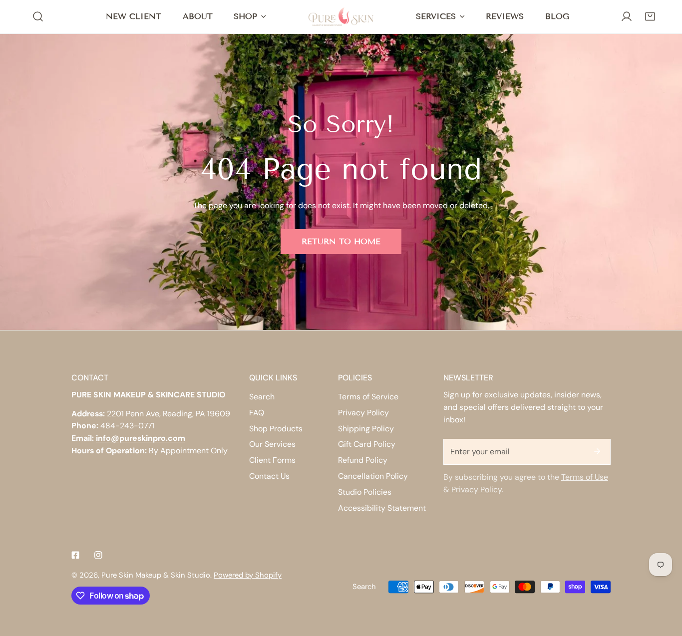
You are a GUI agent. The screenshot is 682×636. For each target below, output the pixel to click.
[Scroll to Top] (663, 582)
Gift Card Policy (366, 444)
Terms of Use (584, 477)
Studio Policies (364, 492)
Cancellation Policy (373, 476)
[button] (650, 16)
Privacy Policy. (477, 489)
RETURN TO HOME (341, 241)
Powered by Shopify (248, 575)
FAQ (256, 412)
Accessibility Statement (382, 508)
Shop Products (276, 428)
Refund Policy (362, 460)
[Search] (38, 16)
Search (262, 396)
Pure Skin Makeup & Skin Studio (155, 575)
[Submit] (597, 451)
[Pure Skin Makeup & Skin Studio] (341, 16)
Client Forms (272, 460)
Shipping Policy (366, 428)
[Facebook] (75, 555)
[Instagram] (98, 555)
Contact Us (269, 476)
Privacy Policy (363, 412)
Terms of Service (368, 396)
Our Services (272, 444)
